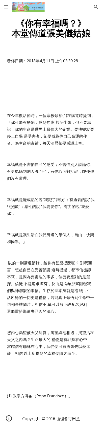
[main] (51, 28)
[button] (6, 7)
